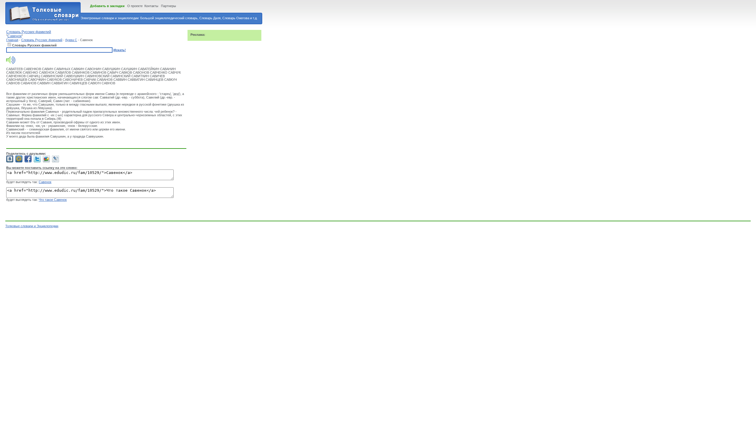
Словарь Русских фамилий (41, 40)
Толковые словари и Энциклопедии (31, 226)
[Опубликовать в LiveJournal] (55, 158)
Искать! (119, 50)
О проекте (135, 6)
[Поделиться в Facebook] (28, 158)
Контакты (151, 6)
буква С (71, 40)
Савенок (45, 182)
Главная (12, 40)
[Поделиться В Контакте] (9, 158)
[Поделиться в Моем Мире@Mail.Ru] (18, 158)
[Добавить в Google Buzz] (46, 158)
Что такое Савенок (53, 199)
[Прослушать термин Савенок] (10, 62)
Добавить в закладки (107, 6)
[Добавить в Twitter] (37, 158)
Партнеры (168, 6)
